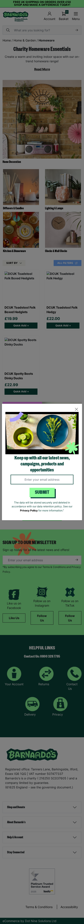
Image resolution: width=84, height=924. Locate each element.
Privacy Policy (29, 510)
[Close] (76, 409)
